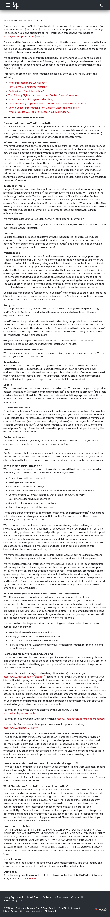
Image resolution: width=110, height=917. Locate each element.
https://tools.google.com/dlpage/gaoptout (81, 718)
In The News (61, 897)
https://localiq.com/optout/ (19, 713)
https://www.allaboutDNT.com (20, 727)
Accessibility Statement (44, 911)
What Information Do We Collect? (27, 82)
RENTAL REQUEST (12, 900)
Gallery (47, 897)
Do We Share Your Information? (26, 91)
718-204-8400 (31, 878)
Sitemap (24, 911)
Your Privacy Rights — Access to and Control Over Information (43, 95)
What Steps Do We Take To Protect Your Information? (38, 112)
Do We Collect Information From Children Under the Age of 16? (43, 107)
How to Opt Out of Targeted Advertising (30, 99)
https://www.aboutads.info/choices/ (24, 676)
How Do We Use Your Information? (27, 87)
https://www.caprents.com (18, 36)
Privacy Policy (10, 911)
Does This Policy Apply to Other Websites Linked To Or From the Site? (47, 103)
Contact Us (77, 897)
